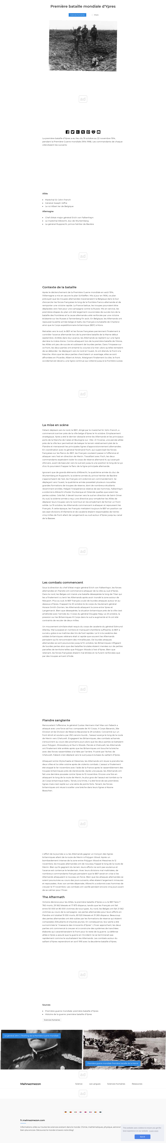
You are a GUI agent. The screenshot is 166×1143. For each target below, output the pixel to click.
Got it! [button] (142, 1137)
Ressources (137, 1084)
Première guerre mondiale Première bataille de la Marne (113, 1063)
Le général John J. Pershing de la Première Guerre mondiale (31, 1036)
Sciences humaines (77, 15)
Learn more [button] (153, 1131)
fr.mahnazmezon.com (32, 1120)
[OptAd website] (111, 191)
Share (96, 15)
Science (78, 1084)
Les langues (95, 1084)
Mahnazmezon (30, 1084)
